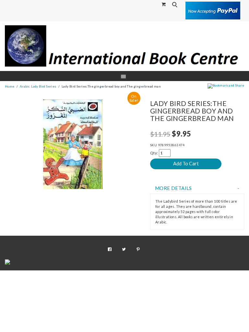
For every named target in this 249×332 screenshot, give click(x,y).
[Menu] (124, 76)
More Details (173, 188)
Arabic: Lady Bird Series (38, 86)
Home (10, 86)
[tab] (197, 188)
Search (175, 4)
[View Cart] (164, 4)
